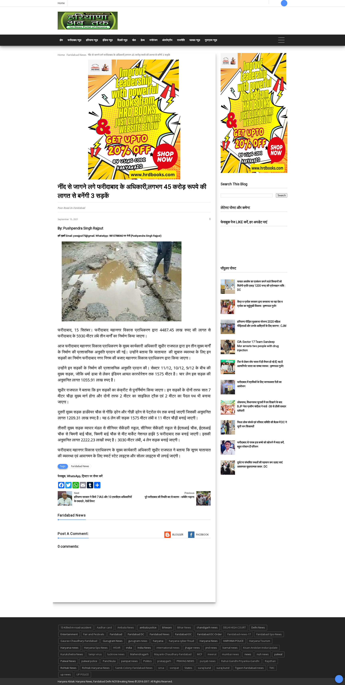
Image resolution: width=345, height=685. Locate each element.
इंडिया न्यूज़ (108, 40)
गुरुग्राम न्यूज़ (211, 40)
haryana (158, 641)
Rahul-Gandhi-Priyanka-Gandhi (240, 661)
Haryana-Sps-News (96, 647)
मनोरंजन (153, 40)
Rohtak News (68, 668)
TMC (272, 668)
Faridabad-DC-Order (209, 634)
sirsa (161, 668)
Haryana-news (69, 647)
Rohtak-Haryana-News (96, 668)
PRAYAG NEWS (185, 661)
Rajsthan (270, 661)
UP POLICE (82, 674)
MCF (199, 654)
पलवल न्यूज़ (194, 40)
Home (61, 3)
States (188, 668)
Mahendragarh (139, 654)
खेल (134, 40)
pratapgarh (164, 661)
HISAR (116, 647)
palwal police (89, 661)
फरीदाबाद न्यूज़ (74, 40)
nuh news (263, 654)
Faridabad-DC (183, 634)
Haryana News (209, 641)
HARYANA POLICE (233, 641)
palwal (278, 654)
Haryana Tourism (259, 641)
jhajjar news (192, 647)
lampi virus (95, 654)
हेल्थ (143, 40)
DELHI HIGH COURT (234, 627)
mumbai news (230, 654)
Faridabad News (76, 55)
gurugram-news (137, 641)
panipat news (129, 661)
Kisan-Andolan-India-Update (260, 647)
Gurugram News (113, 641)
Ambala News (125, 627)
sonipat (174, 668)
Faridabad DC (136, 634)
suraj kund (204, 668)
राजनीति (181, 40)
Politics (147, 661)
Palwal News (68, 661)
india (129, 647)
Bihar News (184, 627)
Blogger (177, 534)
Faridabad (116, 634)
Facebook (202, 534)
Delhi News (258, 627)
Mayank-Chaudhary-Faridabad (172, 654)
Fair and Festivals (93, 634)
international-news (168, 647)
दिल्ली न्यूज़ (122, 40)
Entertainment (69, 634)
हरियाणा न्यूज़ (92, 40)
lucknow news (116, 654)
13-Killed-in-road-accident (75, 627)
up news (65, 674)
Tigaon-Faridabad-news (249, 668)
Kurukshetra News (71, 654)
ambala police (148, 627)
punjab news (208, 661)
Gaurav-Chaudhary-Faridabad (78, 641)
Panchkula (109, 661)
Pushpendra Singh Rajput (83, 228)
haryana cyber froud (181, 641)
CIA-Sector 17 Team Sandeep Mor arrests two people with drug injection (258, 346)
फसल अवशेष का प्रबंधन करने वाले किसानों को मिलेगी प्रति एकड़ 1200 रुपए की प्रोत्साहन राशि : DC (261, 285)
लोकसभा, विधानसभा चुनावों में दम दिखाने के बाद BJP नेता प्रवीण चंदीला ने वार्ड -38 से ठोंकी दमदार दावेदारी (261, 406)
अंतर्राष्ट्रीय (167, 40)
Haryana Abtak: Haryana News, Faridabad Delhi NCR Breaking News (96, 681)
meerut (212, 654)
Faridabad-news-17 (239, 634)
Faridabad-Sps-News (269, 634)
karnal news (230, 647)
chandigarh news (207, 627)
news (248, 654)
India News (144, 647)
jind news (211, 647)
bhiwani (167, 627)
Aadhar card (104, 627)
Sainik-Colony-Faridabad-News (134, 668)
